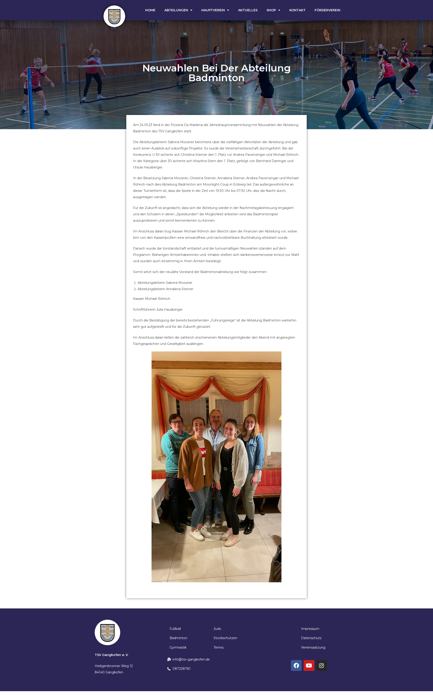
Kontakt (297, 10)
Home (150, 10)
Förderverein (327, 10)
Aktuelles (248, 10)
